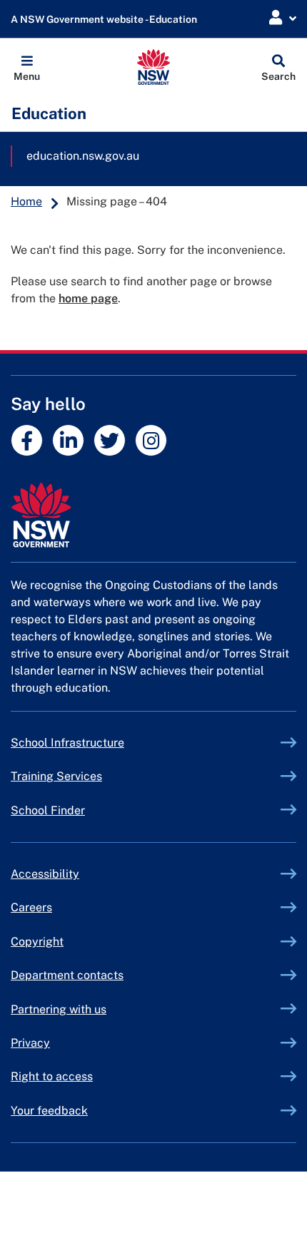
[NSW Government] (153, 515)
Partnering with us (58, 1009)
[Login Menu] (282, 18)
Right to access (52, 1076)
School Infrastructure (101, 742)
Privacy (30, 1043)
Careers (31, 907)
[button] (26, 67)
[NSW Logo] (154, 67)
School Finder (48, 810)
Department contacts (67, 975)
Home (26, 201)
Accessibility (45, 874)
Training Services (89, 776)
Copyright (37, 941)
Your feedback (49, 1110)
